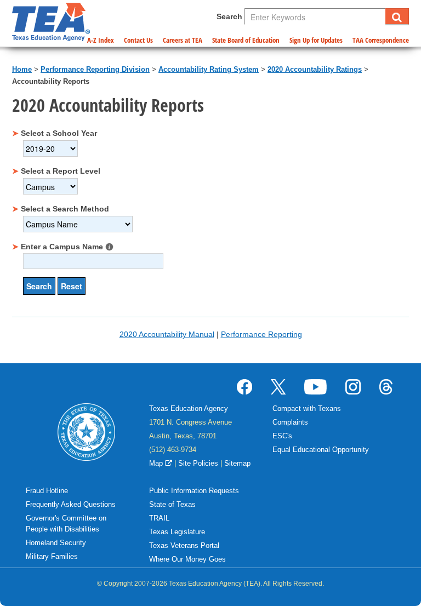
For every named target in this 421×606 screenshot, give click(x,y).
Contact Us (138, 40)
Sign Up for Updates (316, 40)
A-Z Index (100, 40)
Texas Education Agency (188, 408)
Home (22, 69)
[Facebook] (244, 386)
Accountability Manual (167, 334)
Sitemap (237, 463)
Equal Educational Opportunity (320, 449)
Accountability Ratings (315, 69)
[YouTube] (315, 386)
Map (157, 463)
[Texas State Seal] (86, 431)
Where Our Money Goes (187, 559)
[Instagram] (353, 386)
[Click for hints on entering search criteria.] (109, 247)
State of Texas (172, 504)
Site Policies (198, 463)
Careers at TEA (182, 40)
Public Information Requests (194, 491)
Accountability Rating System (208, 69)
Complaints (290, 422)
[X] (278, 386)
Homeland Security (56, 543)
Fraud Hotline (47, 491)
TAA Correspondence (380, 40)
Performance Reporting (261, 334)
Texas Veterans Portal (184, 545)
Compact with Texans (306, 408)
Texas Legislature (177, 532)
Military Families (52, 556)
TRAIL (159, 518)
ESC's (282, 436)
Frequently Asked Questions (71, 504)
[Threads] (385, 386)
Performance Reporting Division (95, 69)
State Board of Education (246, 40)
